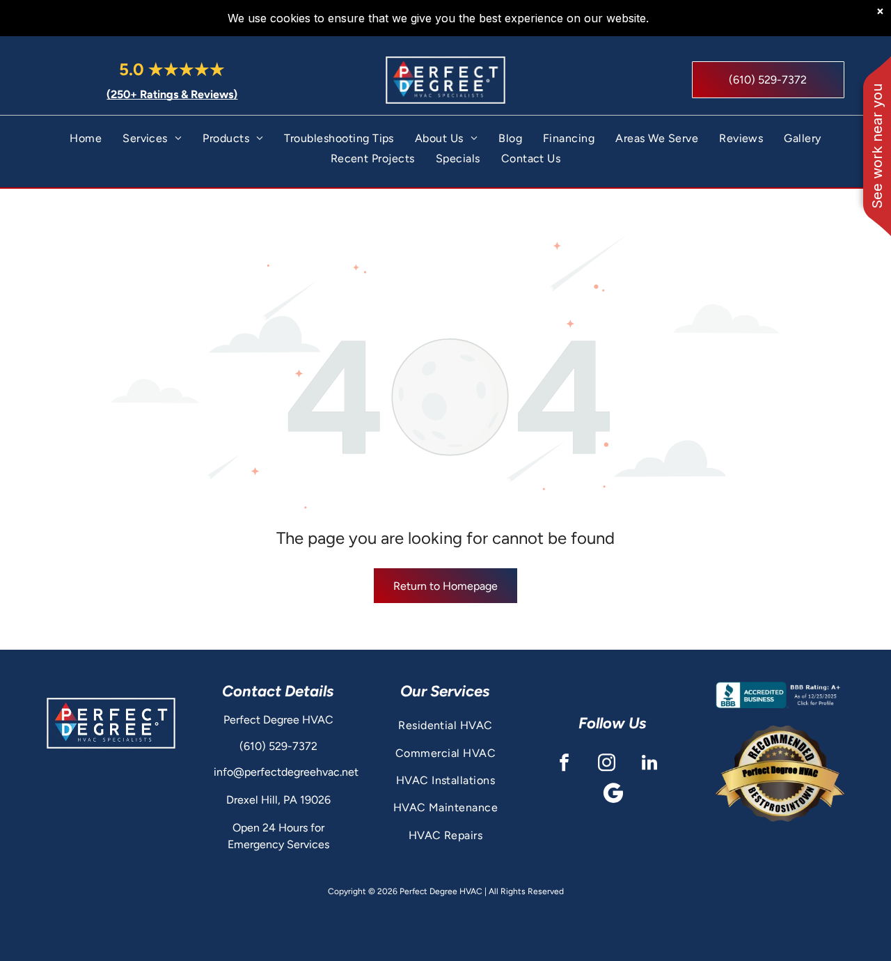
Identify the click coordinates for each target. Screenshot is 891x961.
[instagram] (606, 764)
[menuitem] (85, 138)
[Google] (612, 795)
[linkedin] (649, 764)
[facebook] (564, 764)
